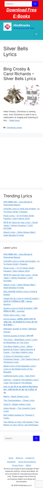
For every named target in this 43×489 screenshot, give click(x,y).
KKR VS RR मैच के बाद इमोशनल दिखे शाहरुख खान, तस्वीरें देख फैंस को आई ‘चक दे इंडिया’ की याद (20, 390)
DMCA (28, 465)
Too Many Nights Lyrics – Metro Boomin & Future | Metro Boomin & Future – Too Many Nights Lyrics (19, 349)
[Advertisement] (21, 162)
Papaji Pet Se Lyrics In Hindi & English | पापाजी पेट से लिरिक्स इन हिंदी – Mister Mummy (21, 301)
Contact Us (29, 458)
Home (11, 458)
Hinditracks (21, 25)
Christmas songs (14, 127)
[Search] (35, 4)
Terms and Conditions (27, 462)
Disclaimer (11, 462)
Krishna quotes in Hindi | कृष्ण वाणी (18, 336)
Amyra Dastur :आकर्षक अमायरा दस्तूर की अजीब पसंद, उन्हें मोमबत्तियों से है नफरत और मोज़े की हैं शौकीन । (20, 322)
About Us (19, 458)
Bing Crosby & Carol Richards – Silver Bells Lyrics (19, 73)
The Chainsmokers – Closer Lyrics (19, 400)
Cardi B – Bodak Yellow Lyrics (17, 404)
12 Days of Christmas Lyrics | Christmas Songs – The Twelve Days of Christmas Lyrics (21, 359)
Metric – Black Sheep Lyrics (16, 396)
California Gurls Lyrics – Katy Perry (19, 376)
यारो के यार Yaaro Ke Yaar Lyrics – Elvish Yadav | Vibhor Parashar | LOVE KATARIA (20, 225)
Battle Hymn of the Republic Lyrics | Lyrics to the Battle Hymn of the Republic (19, 369)
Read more (15, 120)
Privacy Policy (18, 465)
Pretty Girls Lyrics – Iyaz (14, 315)
